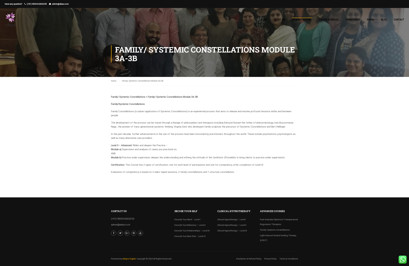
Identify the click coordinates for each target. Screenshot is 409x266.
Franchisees (353, 19)
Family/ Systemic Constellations (275, 230)
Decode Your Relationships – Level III (191, 230)
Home (264, 19)
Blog (384, 19)
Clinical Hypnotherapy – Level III (232, 230)
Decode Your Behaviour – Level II (189, 225)
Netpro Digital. (129, 259)
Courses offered (302, 19)
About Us (279, 19)
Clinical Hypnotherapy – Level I (231, 219)
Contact (399, 19)
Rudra (370, 19)
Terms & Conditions (288, 259)
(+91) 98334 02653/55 (37, 4)
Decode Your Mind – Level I (187, 219)
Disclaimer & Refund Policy (248, 259)
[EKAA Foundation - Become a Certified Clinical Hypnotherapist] (10, 21)
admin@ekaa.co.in (60, 4)
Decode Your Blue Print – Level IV (190, 236)
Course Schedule (329, 19)
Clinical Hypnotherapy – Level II (231, 225)
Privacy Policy (270, 259)
